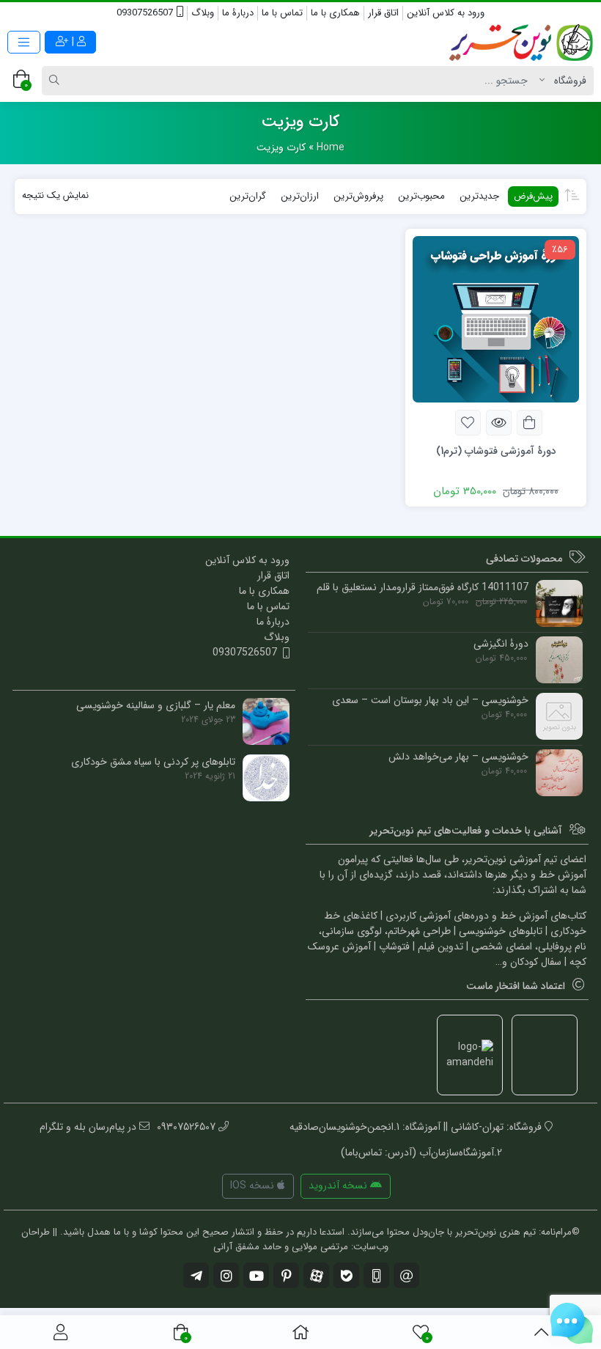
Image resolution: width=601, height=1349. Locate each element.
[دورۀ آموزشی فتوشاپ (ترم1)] (496, 318)
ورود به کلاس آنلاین (445, 13)
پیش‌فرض (533, 196)
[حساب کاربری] (60, 1332)
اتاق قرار (383, 13)
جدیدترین (479, 196)
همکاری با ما (335, 13)
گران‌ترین (247, 196)
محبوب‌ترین (421, 196)
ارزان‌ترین (300, 196)
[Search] (56, 80)
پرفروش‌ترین (358, 196)
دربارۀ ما (238, 13)
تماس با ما (282, 13)
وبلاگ (202, 13)
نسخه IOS (253, 1185)
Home (330, 147)
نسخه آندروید (339, 1185)
